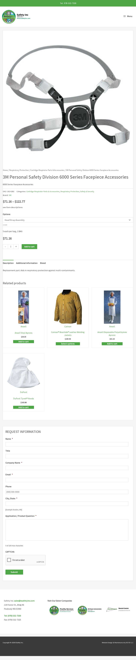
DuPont (23, 392)
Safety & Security (87, 191)
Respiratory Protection (19, 170)
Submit (14, 572)
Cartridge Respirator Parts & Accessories (47, 170)
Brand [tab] (43, 263)
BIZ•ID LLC (129, 642)
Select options (68, 343)
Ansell (23, 326)
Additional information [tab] (26, 263)
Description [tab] (8, 263)
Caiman (67, 326)
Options (6, 214)
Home (5, 170)
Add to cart (29, 246)
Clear (5, 225)
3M (10, 195)
